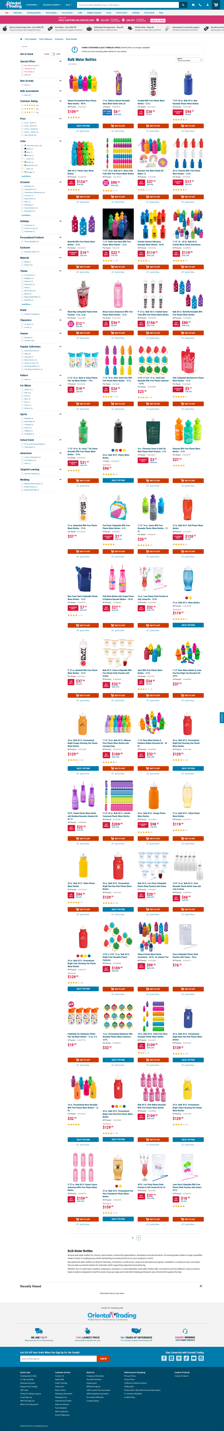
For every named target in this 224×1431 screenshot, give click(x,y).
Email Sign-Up (26, 1397)
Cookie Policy (129, 1397)
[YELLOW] (124, 450)
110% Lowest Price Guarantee (98, 1390)
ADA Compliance (61, 1411)
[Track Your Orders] (193, 5)
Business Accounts (27, 1383)
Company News (92, 1400)
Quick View (84, 131)
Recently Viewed (30, 1286)
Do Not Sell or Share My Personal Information (142, 1390)
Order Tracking (61, 1383)
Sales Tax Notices (62, 1404)
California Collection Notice (135, 1383)
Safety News (129, 1386)
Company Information (95, 1376)
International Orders (63, 1400)
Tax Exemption (61, 1408)
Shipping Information (63, 1393)
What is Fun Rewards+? (29, 1404)
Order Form (59, 1386)
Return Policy (60, 1390)
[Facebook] (164, 1358)
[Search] (183, 5)
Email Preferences (62, 1415)
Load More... (27, 176)
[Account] (208, 5)
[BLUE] (112, 450)
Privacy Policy (130, 1376)
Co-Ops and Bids (27, 1379)
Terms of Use (129, 1379)
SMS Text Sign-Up (27, 1400)
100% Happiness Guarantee (97, 1393)
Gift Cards (24, 1390)
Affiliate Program (93, 1386)
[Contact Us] (200, 5)
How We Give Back (93, 1379)
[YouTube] (193, 1358)
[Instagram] (201, 1358)
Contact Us (59, 1376)
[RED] (120, 450)
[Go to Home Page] (21, 39)
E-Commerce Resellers (133, 1393)
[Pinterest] (179, 1358)
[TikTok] (186, 1358)
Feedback (221, 717)
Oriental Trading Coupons (30, 1393)
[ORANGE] (116, 450)
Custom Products (181, 1376)
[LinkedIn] (171, 1358)
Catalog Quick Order (28, 1376)
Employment (91, 1383)
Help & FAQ (59, 1379)
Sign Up (103, 1358)
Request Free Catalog (28, 1386)
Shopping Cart (61, 1397)
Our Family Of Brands (94, 1397)
